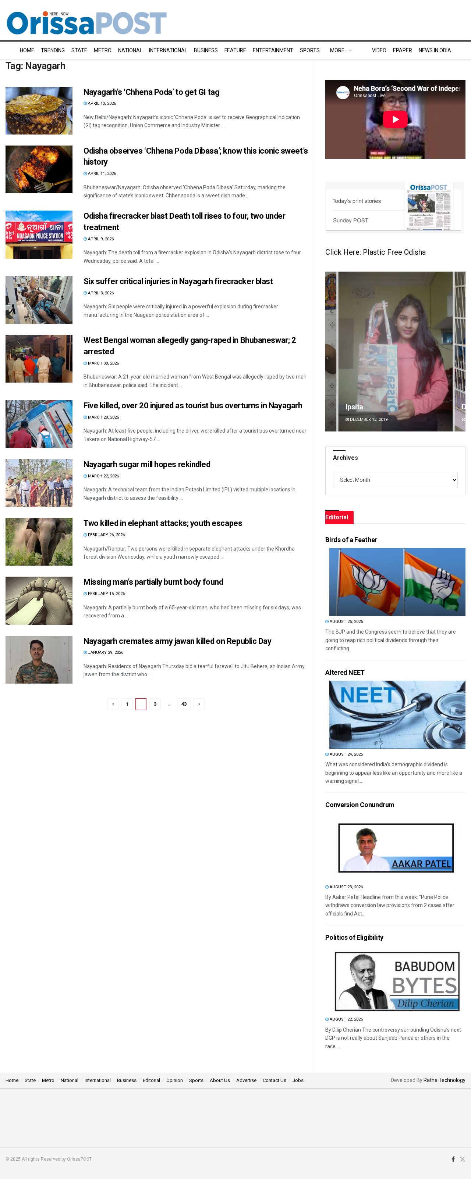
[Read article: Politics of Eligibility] (397, 980)
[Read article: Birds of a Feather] (397, 582)
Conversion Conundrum (359, 805)
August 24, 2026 (346, 754)
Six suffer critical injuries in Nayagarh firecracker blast (178, 281)
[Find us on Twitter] (462, 1159)
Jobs (298, 1080)
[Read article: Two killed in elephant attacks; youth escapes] (39, 542)
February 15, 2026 (106, 593)
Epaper (402, 50)
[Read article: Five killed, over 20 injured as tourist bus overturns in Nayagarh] (39, 424)
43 (184, 704)
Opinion (174, 1080)
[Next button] (459, 351)
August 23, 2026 (346, 887)
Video (379, 50)
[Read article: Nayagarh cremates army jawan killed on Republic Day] (39, 660)
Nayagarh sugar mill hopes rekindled (147, 464)
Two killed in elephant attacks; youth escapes (163, 523)
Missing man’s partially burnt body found (153, 582)
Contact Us (274, 1080)
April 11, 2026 (101, 173)
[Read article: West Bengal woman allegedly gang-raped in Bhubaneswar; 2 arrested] (39, 359)
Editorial (151, 1080)
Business (206, 50)
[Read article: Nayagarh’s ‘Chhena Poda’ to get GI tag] (39, 111)
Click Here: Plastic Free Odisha (375, 252)
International (168, 50)
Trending (53, 50)
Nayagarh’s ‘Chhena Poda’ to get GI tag (151, 92)
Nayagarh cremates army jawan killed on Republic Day (178, 641)
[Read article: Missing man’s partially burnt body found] (39, 600)
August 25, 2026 (346, 621)
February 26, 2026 (106, 535)
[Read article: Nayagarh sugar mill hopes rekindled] (39, 483)
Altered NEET (345, 672)
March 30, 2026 (103, 363)
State (79, 50)
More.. (338, 50)
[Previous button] (330, 351)
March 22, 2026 (103, 476)
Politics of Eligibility (354, 937)
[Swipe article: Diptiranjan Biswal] (395, 351)
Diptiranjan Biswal (374, 406)
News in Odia (435, 50)
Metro (102, 50)
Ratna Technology (444, 1080)
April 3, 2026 (100, 293)
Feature (235, 50)
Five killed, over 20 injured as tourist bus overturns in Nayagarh (193, 405)
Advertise (246, 1080)
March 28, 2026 (103, 417)
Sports (310, 50)
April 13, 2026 (101, 103)
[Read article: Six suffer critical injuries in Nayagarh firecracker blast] (39, 300)
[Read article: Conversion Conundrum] (397, 847)
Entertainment (273, 50)
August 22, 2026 (346, 1019)
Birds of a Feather (351, 540)
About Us (220, 1080)
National (130, 50)
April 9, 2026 (100, 239)
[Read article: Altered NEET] (397, 715)
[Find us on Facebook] (453, 1159)
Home (27, 50)
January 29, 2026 (105, 652)
